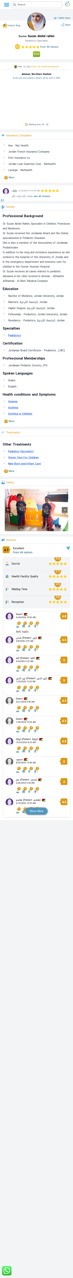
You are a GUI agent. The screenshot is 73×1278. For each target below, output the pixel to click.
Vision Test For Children (23, 457)
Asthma (13, 407)
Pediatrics (14, 335)
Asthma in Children (20, 413)
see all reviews (42, 196)
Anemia (12, 401)
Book (36, 54)
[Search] (35, 4)
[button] (37, 4)
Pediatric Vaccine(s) (21, 451)
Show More (36, 811)
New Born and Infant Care (24, 463)
